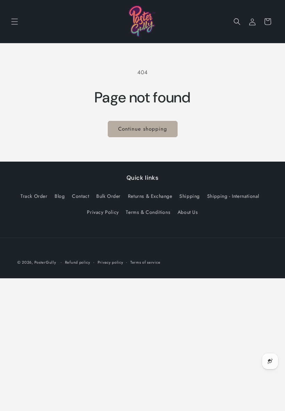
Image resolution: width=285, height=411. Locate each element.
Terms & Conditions (148, 212)
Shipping (189, 196)
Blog (60, 196)
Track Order (34, 196)
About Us (188, 212)
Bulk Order (108, 196)
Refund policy (77, 262)
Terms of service (145, 262)
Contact (80, 196)
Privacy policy (110, 262)
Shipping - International (233, 196)
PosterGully (45, 262)
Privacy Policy (103, 212)
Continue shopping (142, 129)
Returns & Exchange (150, 196)
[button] (14, 21)
